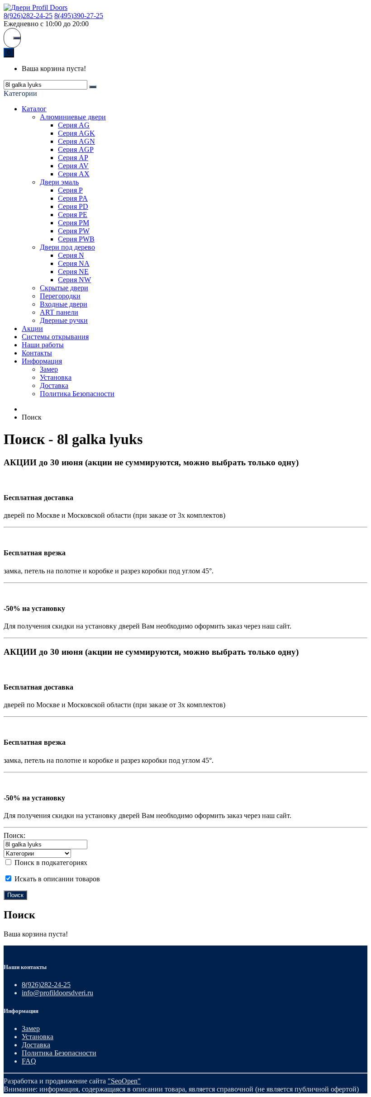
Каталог (34, 109)
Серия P (70, 190)
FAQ (29, 1061)
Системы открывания (55, 336)
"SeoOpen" (124, 1081)
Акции (32, 328)
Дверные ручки (64, 320)
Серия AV (73, 166)
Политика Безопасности (77, 393)
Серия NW (74, 280)
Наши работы (43, 345)
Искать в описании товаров (56, 879)
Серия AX (74, 174)
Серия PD (73, 206)
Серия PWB (76, 239)
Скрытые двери (64, 288)
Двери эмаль (59, 182)
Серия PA (73, 198)
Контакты (37, 353)
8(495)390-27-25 (78, 15)
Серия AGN (76, 141)
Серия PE (72, 214)
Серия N (71, 255)
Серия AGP (76, 149)
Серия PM (73, 223)
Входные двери (63, 304)
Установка (55, 377)
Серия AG (74, 125)
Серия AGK (76, 133)
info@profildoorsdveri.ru (57, 993)
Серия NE (73, 271)
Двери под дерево (67, 247)
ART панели (59, 312)
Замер (49, 369)
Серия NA (74, 263)
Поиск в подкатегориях (50, 862)
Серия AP (73, 157)
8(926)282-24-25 (28, 15)
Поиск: (14, 835)
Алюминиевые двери (73, 117)
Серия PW (74, 231)
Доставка (54, 385)
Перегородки (60, 296)
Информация (42, 361)
